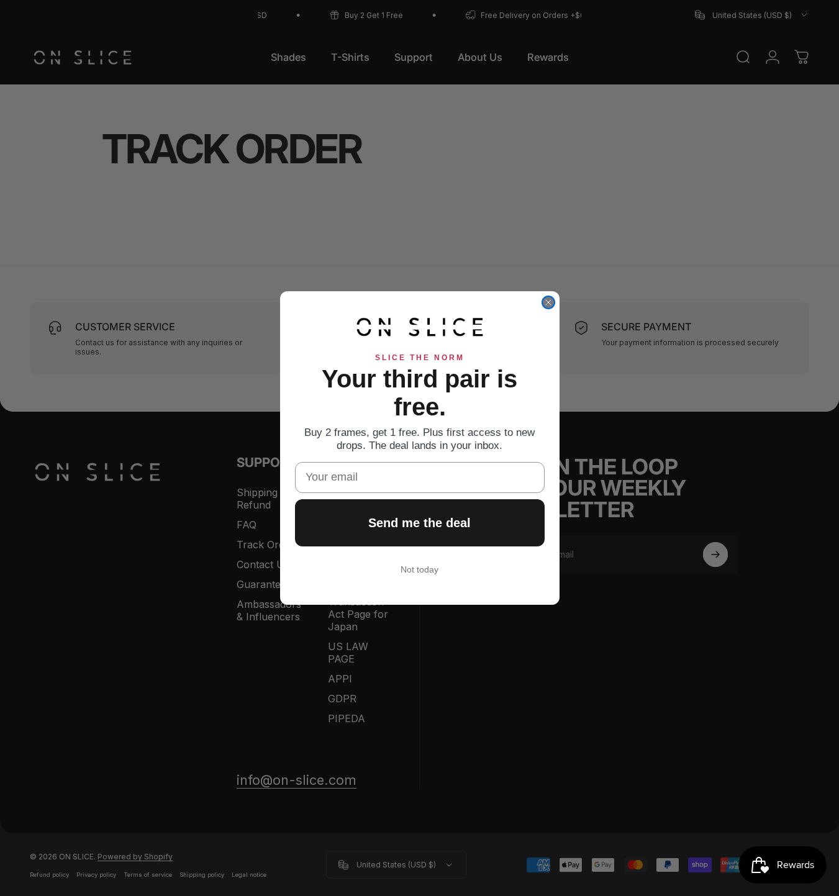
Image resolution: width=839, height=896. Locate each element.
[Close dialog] (548, 302)
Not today (419, 569)
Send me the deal (419, 523)
